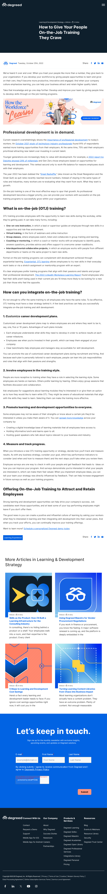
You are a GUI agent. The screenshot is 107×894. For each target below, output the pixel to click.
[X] (95, 63)
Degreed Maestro (71, 836)
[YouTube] (28, 886)
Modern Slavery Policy (76, 876)
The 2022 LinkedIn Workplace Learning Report (58, 275)
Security (87, 838)
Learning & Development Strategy (51, 22)
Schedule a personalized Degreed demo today (47, 528)
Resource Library (91, 833)
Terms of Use (54, 876)
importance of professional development (67, 140)
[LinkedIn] (98, 63)
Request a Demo (30, 829)
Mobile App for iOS (31, 838)
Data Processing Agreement (13, 879)
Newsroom (47, 838)
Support (26, 833)
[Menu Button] (103, 4)
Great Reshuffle (48, 174)
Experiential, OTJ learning (36, 261)
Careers (46, 842)
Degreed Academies (72, 840)
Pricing (67, 864)
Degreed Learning (71, 828)
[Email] (102, 63)
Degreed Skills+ (70, 832)
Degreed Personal (71, 860)
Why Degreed (49, 829)
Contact (26, 825)
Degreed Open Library (73, 844)
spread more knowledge (71, 418)
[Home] (12, 5)
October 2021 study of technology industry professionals (44, 143)
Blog (86, 825)
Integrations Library (72, 856)
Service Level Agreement (61, 879)
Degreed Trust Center (93, 842)
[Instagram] (36, 886)
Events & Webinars (92, 829)
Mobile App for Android (33, 842)
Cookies (63, 876)
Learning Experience (13, 538)
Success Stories (50, 833)
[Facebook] (91, 63)
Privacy (44, 876)
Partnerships (48, 846)
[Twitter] (20, 886)
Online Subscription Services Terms (37, 879)
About (45, 825)
